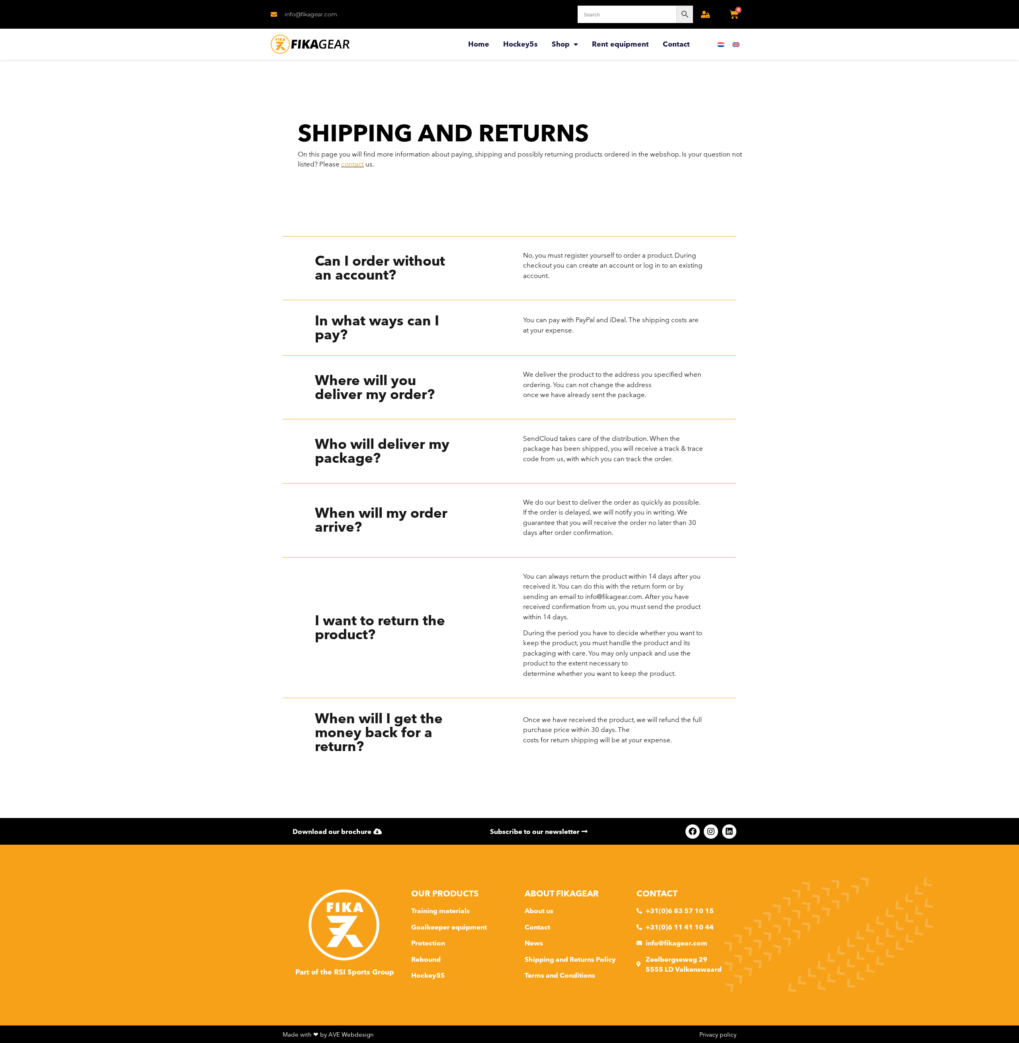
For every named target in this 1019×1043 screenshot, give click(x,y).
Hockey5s (520, 44)
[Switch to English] (736, 44)
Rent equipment (620, 44)
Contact (676, 44)
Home (478, 44)
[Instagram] (711, 831)
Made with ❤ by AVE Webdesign (328, 1034)
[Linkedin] (729, 831)
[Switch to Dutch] (720, 44)
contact (352, 164)
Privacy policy (717, 1034)
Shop (561, 44)
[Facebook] (692, 831)
